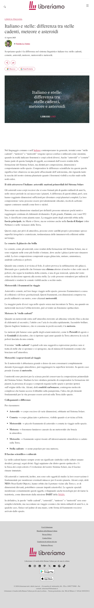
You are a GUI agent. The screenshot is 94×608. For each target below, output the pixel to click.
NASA (61, 494)
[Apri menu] (87, 5)
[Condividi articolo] (7, 62)
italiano (37, 150)
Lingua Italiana (13, 19)
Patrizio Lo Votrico (23, 43)
